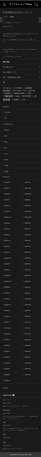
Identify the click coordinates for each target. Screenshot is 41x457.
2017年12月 (28, 322)
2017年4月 (7, 339)
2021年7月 (28, 246)
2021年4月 (28, 252)
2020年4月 (7, 270)
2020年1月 (28, 270)
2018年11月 (7, 304)
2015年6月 (7, 374)
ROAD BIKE (27, 96)
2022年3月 (28, 229)
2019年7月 (28, 287)
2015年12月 (7, 363)
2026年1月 (7, 188)
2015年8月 (28, 369)
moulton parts (19, 93)
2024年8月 (28, 200)
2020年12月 (7, 258)
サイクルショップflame (20, 4)
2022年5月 (28, 223)
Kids (25, 90)
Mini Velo (32, 90)
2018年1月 (7, 322)
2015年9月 (7, 369)
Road (6, 153)
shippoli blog (7, 395)
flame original (17, 90)
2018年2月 (28, 316)
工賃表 (23, 99)
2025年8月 (7, 194)
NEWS (9, 96)
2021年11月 (7, 240)
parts (18, 96)
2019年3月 (7, 299)
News (12, 16)
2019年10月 (7, 281)
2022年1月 (7, 235)
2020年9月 (28, 258)
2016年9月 (7, 345)
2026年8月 (7, 182)
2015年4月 (7, 380)
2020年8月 (7, 264)
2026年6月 (28, 182)
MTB (29, 93)
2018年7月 (28, 310)
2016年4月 (28, 351)
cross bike (18, 88)
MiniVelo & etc (9, 124)
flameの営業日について (9, 72)
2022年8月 (7, 223)
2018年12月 (28, 299)
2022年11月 (7, 217)
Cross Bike (8, 112)
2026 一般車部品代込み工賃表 (11, 77)
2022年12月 (28, 211)
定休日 (16, 100)
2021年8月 (7, 246)
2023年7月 (7, 211)
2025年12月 (28, 188)
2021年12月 (28, 235)
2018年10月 (28, 304)
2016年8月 (28, 345)
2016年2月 (28, 357)
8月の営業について (8, 67)
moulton (8, 93)
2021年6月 (7, 252)
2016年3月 (7, 357)
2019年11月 (28, 275)
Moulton (7, 130)
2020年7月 (28, 264)
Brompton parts (8, 88)
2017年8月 (7, 334)
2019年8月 (7, 287)
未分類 (6, 171)
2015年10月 (28, 363)
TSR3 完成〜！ (7, 410)
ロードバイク (6, 400)
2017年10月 (7, 328)
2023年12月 (28, 205)
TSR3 (4, 422)
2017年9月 (28, 328)
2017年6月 (28, 334)
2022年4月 (7, 229)
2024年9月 (7, 200)
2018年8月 (7, 310)
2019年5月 (7, 293)
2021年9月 (28, 240)
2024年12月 (28, 194)
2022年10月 (28, 217)
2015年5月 (28, 374)
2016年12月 (28, 339)
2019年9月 (28, 281)
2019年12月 (7, 275)
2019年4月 (28, 293)
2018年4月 (7, 316)
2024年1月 (7, 205)
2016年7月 (7, 351)
